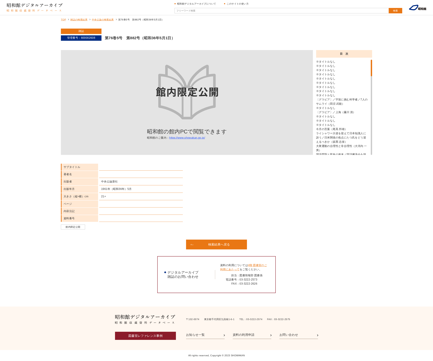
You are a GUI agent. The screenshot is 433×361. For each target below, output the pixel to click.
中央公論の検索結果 (103, 19)
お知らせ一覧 (195, 334)
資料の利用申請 (244, 334)
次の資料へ (275, 244)
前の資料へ (157, 244)
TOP (63, 19)
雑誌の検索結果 (78, 19)
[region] (344, 107)
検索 (395, 10)
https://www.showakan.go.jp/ (187, 137)
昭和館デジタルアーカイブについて (196, 3)
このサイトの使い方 (238, 3)
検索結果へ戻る (219, 244)
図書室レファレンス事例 (145, 335)
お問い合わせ (288, 334)
